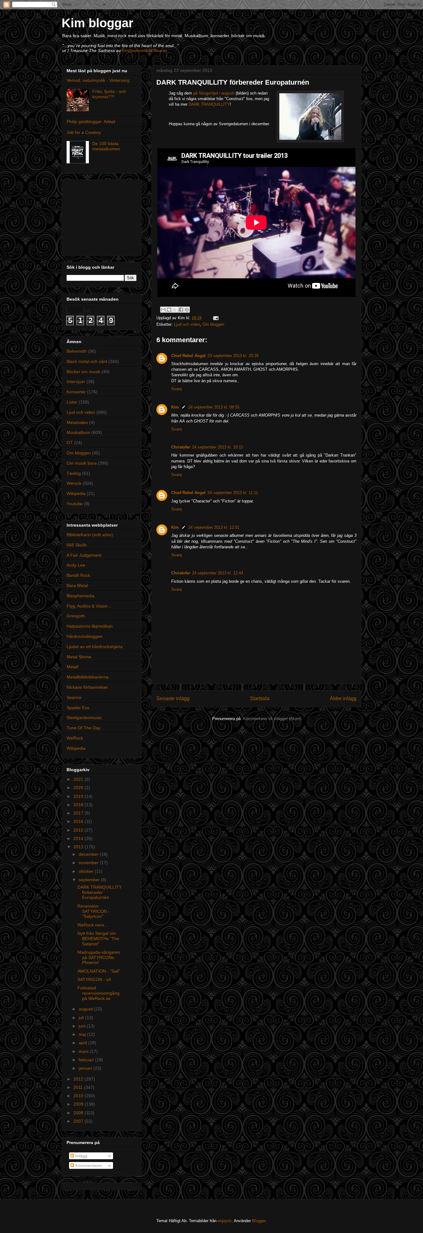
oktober (87, 871)
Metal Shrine (79, 656)
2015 (79, 830)
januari (86, 1068)
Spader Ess (78, 707)
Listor (72, 402)
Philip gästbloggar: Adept (91, 121)
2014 (79, 838)
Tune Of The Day (83, 727)
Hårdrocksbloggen (84, 636)
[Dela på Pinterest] (187, 310)
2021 (79, 779)
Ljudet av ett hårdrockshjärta (95, 646)
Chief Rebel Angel (188, 355)
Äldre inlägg (343, 698)
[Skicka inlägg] (215, 318)
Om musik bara (82, 463)
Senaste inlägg (173, 698)
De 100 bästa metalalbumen (106, 146)
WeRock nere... (92, 924)
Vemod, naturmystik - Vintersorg (98, 80)
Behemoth (77, 351)
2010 (79, 1095)
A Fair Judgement (84, 555)
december (89, 854)
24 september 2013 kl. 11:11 (232, 492)
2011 (78, 1087)
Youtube (75, 503)
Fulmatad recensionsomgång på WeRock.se (98, 993)
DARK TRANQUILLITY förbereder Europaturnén (99, 892)
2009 (79, 1104)
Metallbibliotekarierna (87, 676)
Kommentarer (88, 1165)
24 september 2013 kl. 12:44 (217, 573)
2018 (79, 804)
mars (84, 1051)
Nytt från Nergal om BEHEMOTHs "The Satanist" (98, 938)
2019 (79, 796)
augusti (86, 1008)
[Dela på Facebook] (181, 310)
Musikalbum (78, 432)
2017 (79, 813)
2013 (79, 846)
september (90, 879)
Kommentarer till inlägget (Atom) (272, 718)
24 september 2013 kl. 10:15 (217, 447)
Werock (74, 483)
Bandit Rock (78, 575)
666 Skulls (77, 544)
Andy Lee (76, 565)
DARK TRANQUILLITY (209, 104)
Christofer (180, 447)
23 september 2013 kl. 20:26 (233, 355)
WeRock (75, 738)
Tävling (74, 473)
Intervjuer (76, 381)
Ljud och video (187, 324)
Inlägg (80, 1155)
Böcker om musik (83, 371)
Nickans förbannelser (87, 687)
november (89, 862)
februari (87, 1059)
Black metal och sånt (87, 361)
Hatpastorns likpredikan (90, 626)
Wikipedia (76, 493)
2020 (79, 787)
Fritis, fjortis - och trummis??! (109, 94)
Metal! (73, 666)
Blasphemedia (80, 595)
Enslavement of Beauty (144, 50)
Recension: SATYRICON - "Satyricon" (93, 911)
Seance (74, 697)
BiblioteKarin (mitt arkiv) (90, 534)
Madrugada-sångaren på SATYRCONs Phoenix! (98, 957)
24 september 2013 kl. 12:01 (213, 527)
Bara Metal (77, 585)
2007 (79, 1121)
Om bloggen (213, 324)
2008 (79, 1112)
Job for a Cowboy (84, 132)
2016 (79, 821)
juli (82, 1017)
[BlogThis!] (169, 310)
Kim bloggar (97, 23)
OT (70, 442)
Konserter (76, 391)
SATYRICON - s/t (94, 979)
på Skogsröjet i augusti (213, 93)
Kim (175, 407)
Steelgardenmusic (84, 717)
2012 (79, 1078)
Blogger (258, 1220)
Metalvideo (77, 422)
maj (83, 1034)
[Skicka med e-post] (163, 310)
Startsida (259, 698)
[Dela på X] (175, 310)
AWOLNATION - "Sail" (98, 971)
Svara (176, 389)
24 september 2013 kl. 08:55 (213, 407)
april (83, 1042)
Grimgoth (76, 615)
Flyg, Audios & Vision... (89, 605)
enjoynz (225, 1220)
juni (83, 1025)
